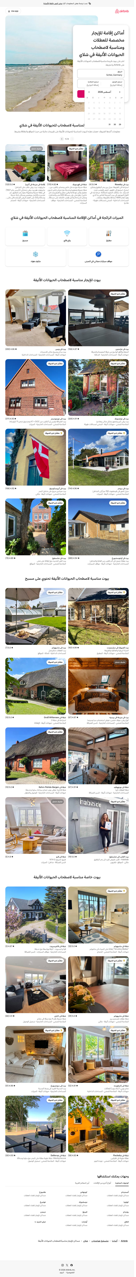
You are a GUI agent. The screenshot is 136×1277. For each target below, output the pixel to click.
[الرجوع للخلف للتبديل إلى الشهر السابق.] (119, 92)
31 (109, 124)
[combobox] (100, 75)
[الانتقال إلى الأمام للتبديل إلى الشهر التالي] (89, 92)
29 (120, 124)
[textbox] (112, 85)
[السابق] (72, 139)
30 (115, 124)
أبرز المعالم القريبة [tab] (82, 1183)
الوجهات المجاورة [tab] (122, 1183)
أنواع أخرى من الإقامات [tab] (102, 1183)
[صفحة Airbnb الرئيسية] (122, 11)
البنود (62, 1272)
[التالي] (62, 139)
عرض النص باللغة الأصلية (52, 3)
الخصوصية (70, 1272)
